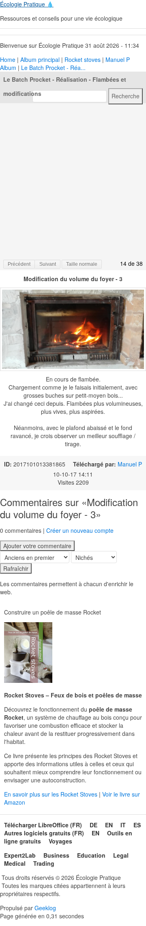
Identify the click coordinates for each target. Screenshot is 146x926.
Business (56, 855)
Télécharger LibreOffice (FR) (43, 825)
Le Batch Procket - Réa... (53, 68)
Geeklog (45, 908)
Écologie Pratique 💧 (27, 4)
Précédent (19, 264)
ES (137, 825)
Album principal (40, 59)
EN (109, 825)
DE (93, 825)
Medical (15, 863)
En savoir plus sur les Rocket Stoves (51, 794)
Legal (121, 855)
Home (7, 59)
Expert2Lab (20, 855)
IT (123, 825)
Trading (43, 863)
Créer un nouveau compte (80, 530)
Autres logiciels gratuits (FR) (44, 833)
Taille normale (81, 264)
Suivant (47, 264)
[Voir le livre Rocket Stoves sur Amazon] (28, 652)
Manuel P (130, 464)
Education (91, 855)
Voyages (60, 841)
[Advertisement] (73, 181)
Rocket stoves (82, 59)
